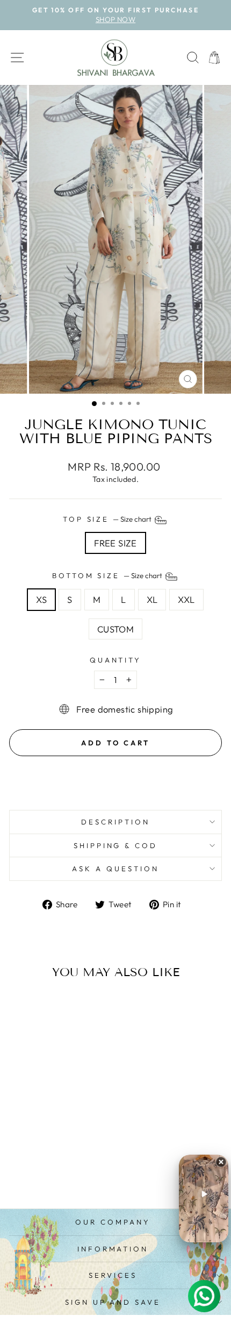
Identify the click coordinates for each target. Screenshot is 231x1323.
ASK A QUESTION (115, 868)
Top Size (108, 519)
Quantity (116, 660)
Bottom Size (108, 575)
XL (152, 599)
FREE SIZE (115, 543)
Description (115, 821)
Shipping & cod (116, 845)
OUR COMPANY (112, 1222)
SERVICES (113, 1275)
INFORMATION (113, 1248)
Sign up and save (113, 1302)
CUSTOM (115, 629)
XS (41, 599)
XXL (186, 599)
